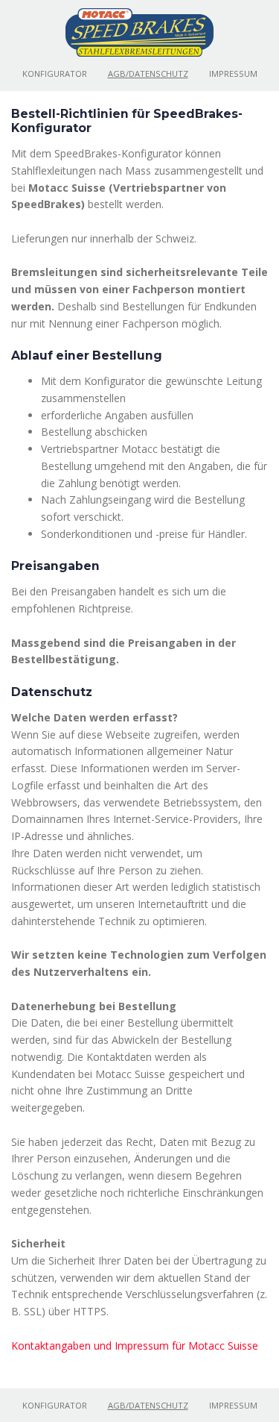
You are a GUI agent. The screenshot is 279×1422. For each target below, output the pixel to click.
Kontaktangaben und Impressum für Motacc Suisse (134, 1345)
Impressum (233, 73)
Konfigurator (54, 73)
